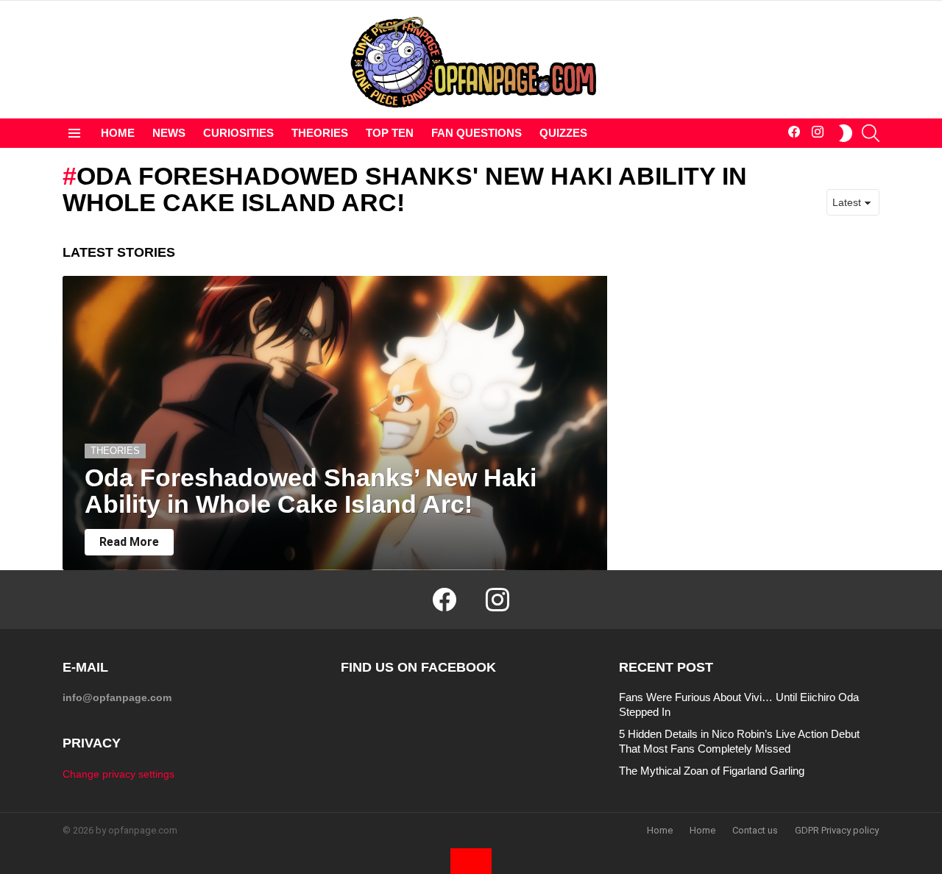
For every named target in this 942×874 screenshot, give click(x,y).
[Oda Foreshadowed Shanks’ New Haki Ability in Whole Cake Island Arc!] (335, 423)
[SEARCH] (870, 133)
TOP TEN (390, 133)
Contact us (755, 830)
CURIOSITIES (238, 133)
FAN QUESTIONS (476, 133)
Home (660, 830)
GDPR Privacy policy (837, 830)
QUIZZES (563, 133)
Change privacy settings (118, 774)
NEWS (168, 133)
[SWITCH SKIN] (845, 133)
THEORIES (319, 133)
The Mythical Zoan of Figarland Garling (711, 770)
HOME (118, 133)
